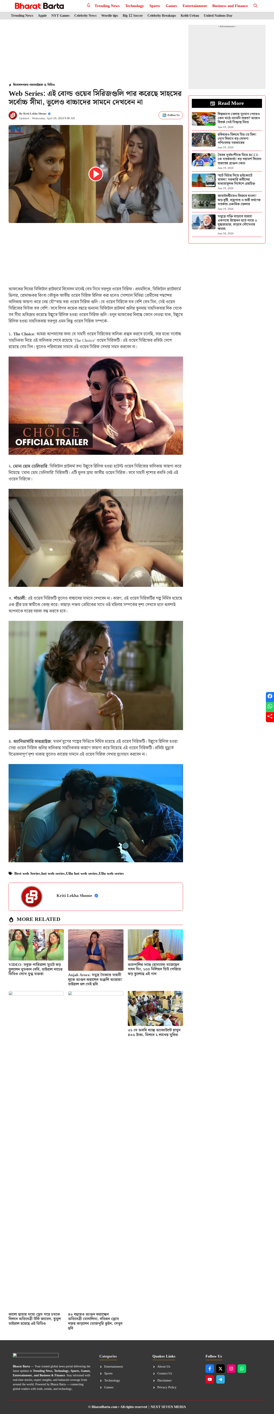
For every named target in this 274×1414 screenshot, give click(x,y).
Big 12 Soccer (133, 15)
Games (171, 6)
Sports (154, 6)
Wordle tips (109, 15)
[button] (255, 6)
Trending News (107, 6)
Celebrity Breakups (161, 15)
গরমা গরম (28, 85)
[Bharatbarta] (39, 6)
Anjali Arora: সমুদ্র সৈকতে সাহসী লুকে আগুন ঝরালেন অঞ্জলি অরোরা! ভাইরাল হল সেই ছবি (95, 979)
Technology (134, 6)
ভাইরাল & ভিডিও (45, 85)
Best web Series (27, 873)
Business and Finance (230, 6)
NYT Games (60, 15)
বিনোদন (17, 85)
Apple (42, 15)
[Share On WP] (270, 707)
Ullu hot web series (81, 873)
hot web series (53, 873)
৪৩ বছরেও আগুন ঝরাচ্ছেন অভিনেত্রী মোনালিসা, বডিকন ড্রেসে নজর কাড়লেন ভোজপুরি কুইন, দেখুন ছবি (95, 1321)
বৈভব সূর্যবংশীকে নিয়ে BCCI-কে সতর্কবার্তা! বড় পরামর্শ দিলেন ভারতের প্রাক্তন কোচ (239, 159)
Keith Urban (190, 15)
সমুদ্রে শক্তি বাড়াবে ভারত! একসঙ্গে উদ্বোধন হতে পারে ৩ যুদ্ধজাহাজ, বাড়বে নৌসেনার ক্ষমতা (237, 223)
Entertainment (195, 6)
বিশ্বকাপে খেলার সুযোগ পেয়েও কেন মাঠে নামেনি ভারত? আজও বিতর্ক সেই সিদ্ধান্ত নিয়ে (239, 118)
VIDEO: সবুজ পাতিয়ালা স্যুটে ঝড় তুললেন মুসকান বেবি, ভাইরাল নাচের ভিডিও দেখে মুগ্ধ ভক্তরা (36, 969)
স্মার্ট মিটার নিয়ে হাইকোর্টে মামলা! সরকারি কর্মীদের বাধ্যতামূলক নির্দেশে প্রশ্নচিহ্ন (236, 179)
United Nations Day (218, 15)
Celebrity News (85, 15)
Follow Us (174, 115)
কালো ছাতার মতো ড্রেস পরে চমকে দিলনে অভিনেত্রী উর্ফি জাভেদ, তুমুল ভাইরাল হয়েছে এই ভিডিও (35, 1319)
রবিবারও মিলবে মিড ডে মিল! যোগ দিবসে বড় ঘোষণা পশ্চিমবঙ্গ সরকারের (237, 139)
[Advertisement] (96, 51)
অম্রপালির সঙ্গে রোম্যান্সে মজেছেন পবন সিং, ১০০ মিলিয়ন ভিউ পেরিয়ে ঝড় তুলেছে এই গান (154, 969)
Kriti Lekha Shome (34, 114)
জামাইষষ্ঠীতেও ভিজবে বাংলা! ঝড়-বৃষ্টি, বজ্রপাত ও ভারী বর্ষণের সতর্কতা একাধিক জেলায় (239, 200)
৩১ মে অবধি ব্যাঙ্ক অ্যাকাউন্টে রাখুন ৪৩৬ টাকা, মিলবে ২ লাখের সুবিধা (154, 1032)
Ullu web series (111, 873)
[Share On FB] (270, 697)
